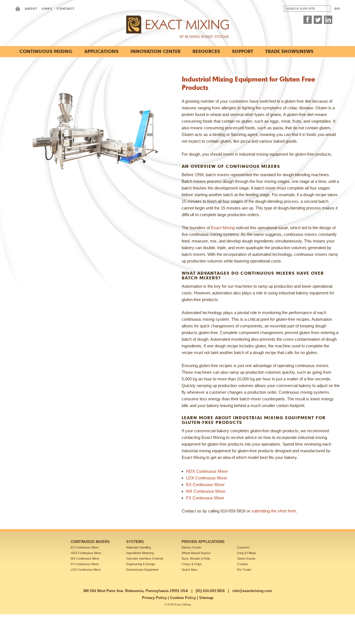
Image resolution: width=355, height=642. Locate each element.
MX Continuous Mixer (205, 491)
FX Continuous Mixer (205, 498)
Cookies (242, 564)
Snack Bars (189, 569)
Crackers (243, 547)
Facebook (307, 20)
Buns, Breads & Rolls (196, 558)
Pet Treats (244, 569)
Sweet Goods (246, 558)
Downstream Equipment (142, 569)
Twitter (318, 20)
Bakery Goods (191, 547)
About (31, 8)
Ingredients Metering (140, 553)
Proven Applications (203, 542)
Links (47, 8)
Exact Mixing (223, 227)
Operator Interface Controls (144, 558)
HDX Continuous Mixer (207, 471)
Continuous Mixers (90, 542)
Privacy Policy (154, 598)
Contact (65, 8)
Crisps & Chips (192, 564)
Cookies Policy (183, 598)
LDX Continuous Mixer (206, 478)
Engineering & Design (140, 564)
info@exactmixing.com (252, 591)
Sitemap (206, 598)
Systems (135, 542)
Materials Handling (138, 547)
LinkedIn (328, 20)
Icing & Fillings (246, 553)
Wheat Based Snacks (196, 553)
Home (17, 8)
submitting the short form (273, 511)
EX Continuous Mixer (205, 484)
